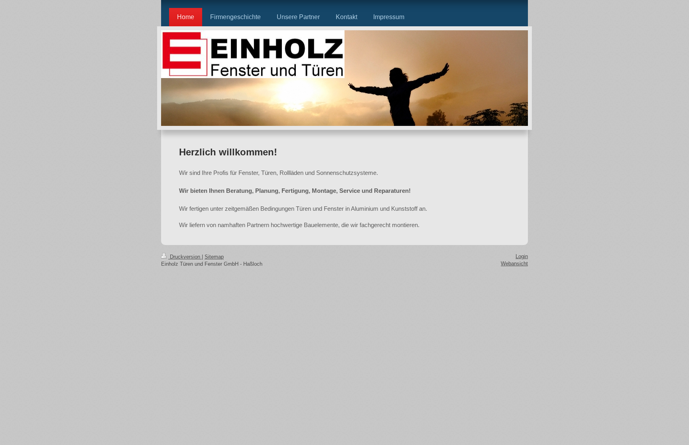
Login (522, 256)
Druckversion (185, 257)
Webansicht (514, 264)
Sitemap (214, 257)
